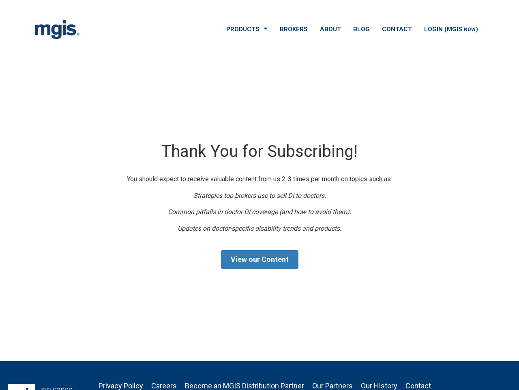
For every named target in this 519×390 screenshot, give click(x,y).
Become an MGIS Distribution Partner (244, 385)
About (330, 29)
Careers (164, 385)
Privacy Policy (121, 385)
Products (243, 29)
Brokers (294, 29)
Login (451, 29)
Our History (379, 385)
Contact (397, 29)
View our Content (260, 259)
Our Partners (332, 385)
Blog (361, 29)
